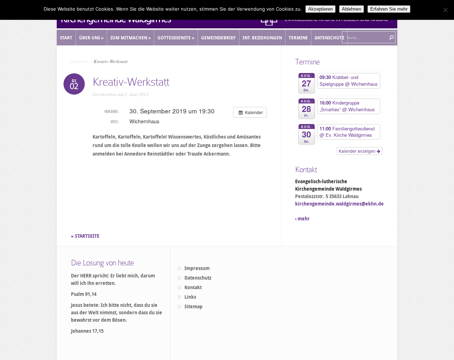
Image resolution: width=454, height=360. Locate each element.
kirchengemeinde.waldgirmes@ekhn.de (339, 204)
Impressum (197, 268)
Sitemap (193, 306)
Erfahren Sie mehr (389, 9)
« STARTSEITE (85, 236)
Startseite (80, 61)
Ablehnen (351, 9)
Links (190, 297)
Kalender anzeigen (358, 151)
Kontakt (193, 287)
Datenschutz (197, 278)
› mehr (302, 218)
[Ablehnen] (445, 9)
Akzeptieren (320, 9)
